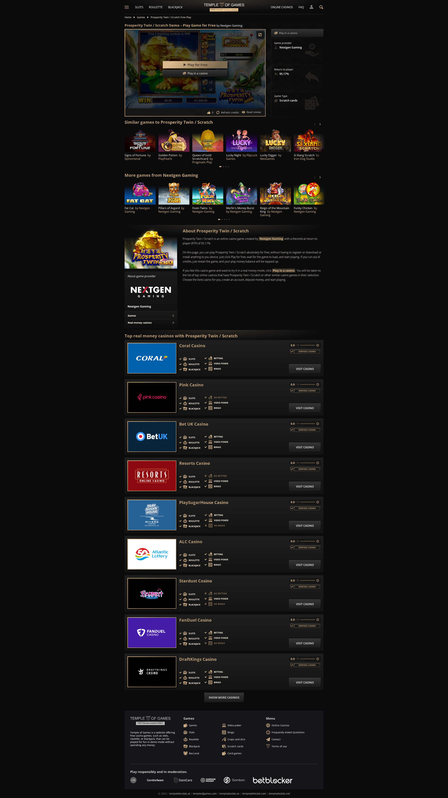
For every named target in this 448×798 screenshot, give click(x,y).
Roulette (156, 7)
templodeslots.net (279, 793)
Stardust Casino (195, 581)
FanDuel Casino (195, 620)
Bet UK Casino (193, 424)
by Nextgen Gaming (229, 25)
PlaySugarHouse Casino (203, 502)
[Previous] (315, 124)
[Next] (320, 124)
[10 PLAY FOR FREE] (241, 140)
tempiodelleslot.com (254, 793)
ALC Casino (190, 541)
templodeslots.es (229, 793)
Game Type (280, 96)
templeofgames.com (205, 793)
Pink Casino (191, 385)
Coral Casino (192, 345)
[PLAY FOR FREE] (140, 140)
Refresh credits (230, 112)
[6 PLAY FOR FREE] (173, 193)
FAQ (301, 7)
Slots (139, 7)
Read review (254, 112)
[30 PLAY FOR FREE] (207, 140)
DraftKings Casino (198, 659)
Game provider (283, 43)
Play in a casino (288, 33)
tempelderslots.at (179, 793)
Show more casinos (224, 697)
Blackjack (175, 7)
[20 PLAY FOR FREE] (241, 193)
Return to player (283, 69)
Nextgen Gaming (271, 239)
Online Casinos (282, 7)
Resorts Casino (194, 463)
